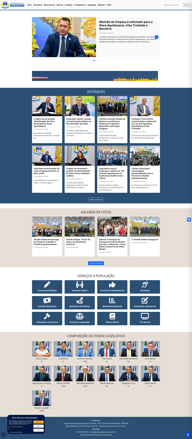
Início (29, 5)
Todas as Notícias (96, 199)
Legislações (91, 5)
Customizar (39, 422)
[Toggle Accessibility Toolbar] (187, 434)
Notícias (59, 5)
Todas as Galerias (96, 263)
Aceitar (38, 430)
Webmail (101, 5)
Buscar (187, 5)
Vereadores (37, 5)
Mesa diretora (49, 5)
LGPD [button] (108, 5)
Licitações (69, 5)
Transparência (80, 5)
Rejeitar (39, 426)
